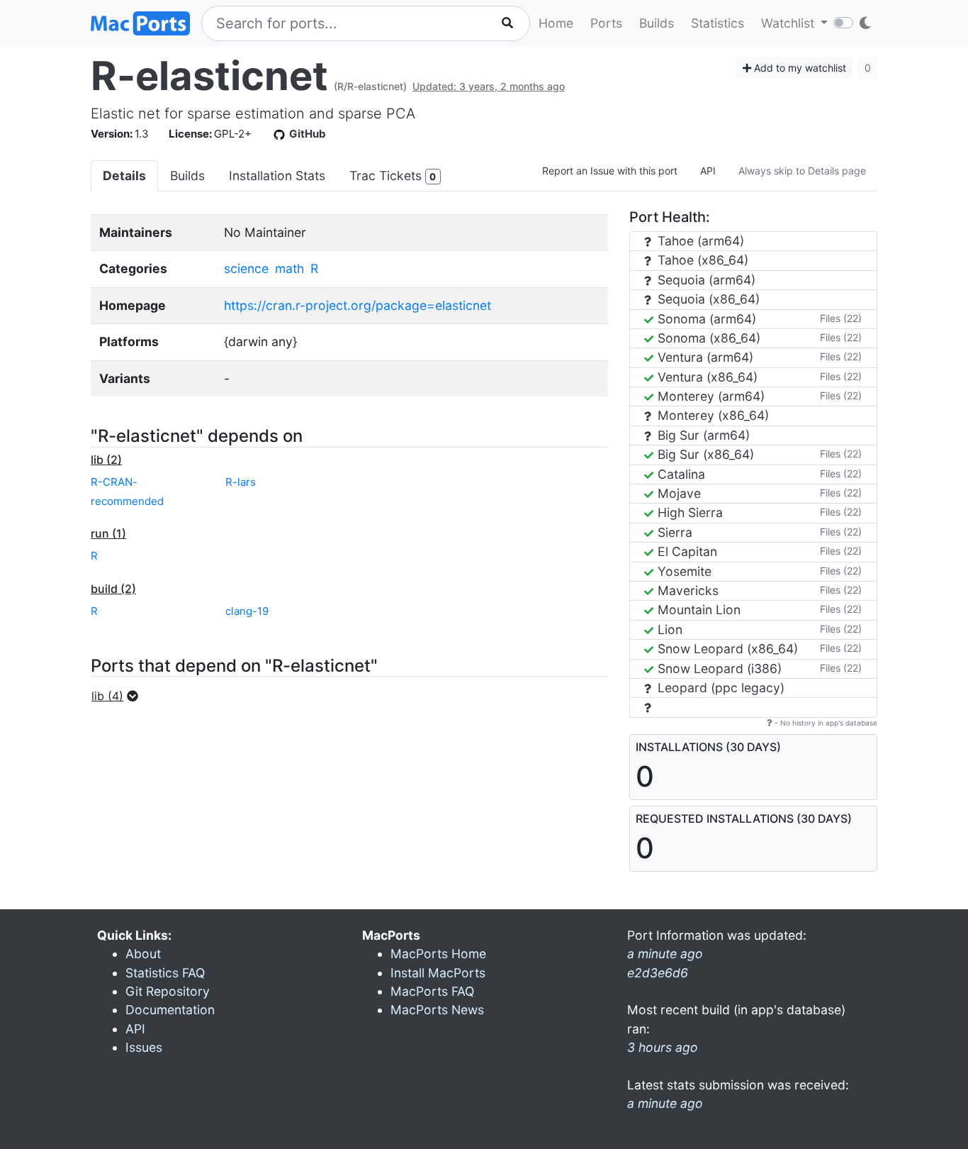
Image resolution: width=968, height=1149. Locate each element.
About (143, 953)
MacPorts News (437, 1009)
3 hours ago (662, 1047)
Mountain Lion (697, 609)
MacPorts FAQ (432, 991)
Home (556, 23)
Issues (143, 1047)
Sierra (673, 532)
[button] (119, 695)
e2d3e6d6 (657, 972)
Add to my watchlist (798, 68)
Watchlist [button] (789, 23)
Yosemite (682, 571)
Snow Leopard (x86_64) (726, 648)
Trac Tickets (392, 175)
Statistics (717, 23)
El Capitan (685, 551)
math (289, 268)
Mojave (677, 493)
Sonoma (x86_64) (707, 338)
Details (124, 175)
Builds (656, 23)
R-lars (240, 482)
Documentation (170, 1009)
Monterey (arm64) (709, 396)
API (708, 171)
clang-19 (247, 611)
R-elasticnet (209, 76)
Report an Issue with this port (609, 171)
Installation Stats (277, 175)
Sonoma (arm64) (705, 318)
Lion (668, 629)
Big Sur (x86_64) (704, 454)
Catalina (679, 474)
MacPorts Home (438, 953)
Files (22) (841, 318)
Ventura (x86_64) (706, 377)
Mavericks (686, 590)
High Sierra (688, 512)
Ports (606, 23)
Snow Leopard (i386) (718, 668)
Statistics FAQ (165, 972)
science (246, 268)
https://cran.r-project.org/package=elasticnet (357, 305)
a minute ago (665, 1103)
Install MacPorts (437, 972)
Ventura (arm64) (703, 357)
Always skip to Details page (802, 171)
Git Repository (167, 991)
